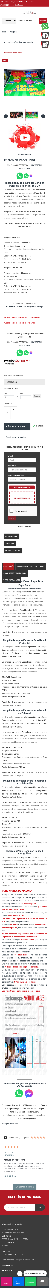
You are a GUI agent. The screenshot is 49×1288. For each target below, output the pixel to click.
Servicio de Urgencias (16, 437)
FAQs (42, 566)
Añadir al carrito (17, 426)
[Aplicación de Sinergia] (45, 44)
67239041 (30, 2)
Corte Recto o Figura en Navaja (29, 307)
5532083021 (36, 165)
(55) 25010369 (17, 5)
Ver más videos (24, 155)
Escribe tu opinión (26, 1187)
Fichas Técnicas (12, 551)
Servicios (9, 543)
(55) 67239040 (16, 2)
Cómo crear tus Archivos (14, 573)
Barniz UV (10, 307)
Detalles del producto (27, 566)
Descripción (8, 566)
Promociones (11, 536)
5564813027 (24, 169)
